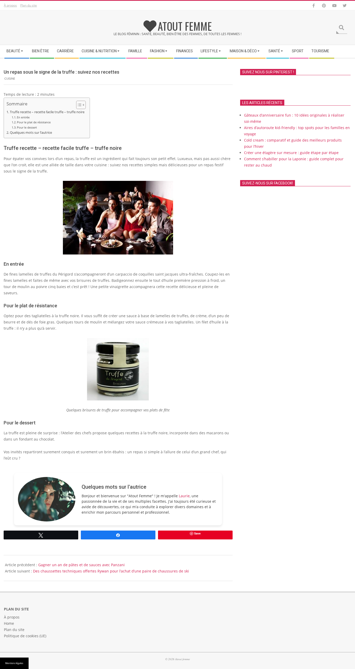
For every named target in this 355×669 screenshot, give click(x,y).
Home (9, 623)
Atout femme (185, 26)
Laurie (184, 495)
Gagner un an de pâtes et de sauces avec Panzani (81, 564)
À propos (10, 5)
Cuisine (9, 78)
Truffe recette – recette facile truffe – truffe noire (47, 112)
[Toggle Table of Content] (78, 104)
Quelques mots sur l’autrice (31, 132)
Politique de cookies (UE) (25, 635)
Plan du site (28, 5)
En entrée (23, 117)
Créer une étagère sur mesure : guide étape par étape (291, 152)
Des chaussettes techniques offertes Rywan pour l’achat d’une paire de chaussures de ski (111, 571)
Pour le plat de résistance (34, 122)
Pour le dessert (27, 127)
